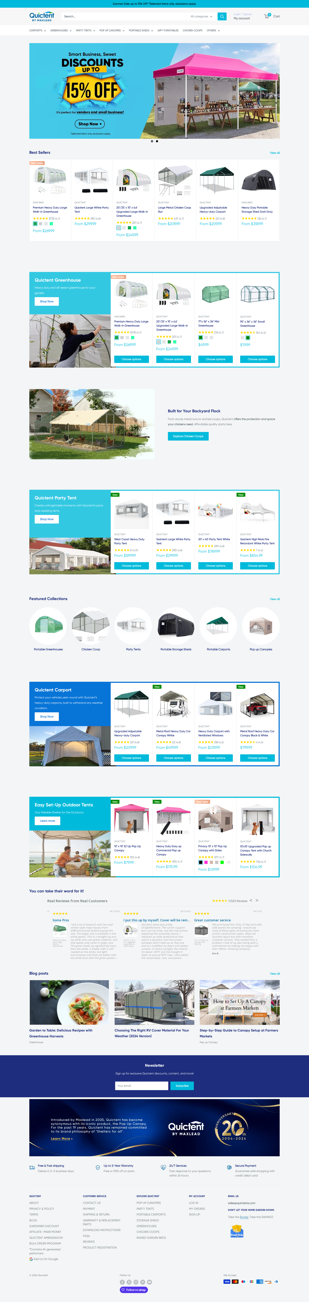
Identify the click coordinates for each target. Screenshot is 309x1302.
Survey (244, 1217)
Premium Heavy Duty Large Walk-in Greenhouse (50, 209)
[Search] (222, 16)
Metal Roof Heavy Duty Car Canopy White (173, 733)
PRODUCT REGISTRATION (100, 1247)
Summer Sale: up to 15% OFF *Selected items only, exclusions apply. (154, 3)
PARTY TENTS (83, 30)
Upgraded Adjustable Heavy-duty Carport (213, 209)
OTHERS (211, 30)
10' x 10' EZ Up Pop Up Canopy (127, 848)
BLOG (33, 1220)
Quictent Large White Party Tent (92, 209)
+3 (228, 862)
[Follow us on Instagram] (135, 1282)
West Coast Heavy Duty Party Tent (129, 541)
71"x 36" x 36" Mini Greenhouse (208, 323)
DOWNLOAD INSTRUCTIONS (102, 1230)
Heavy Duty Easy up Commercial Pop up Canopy (169, 850)
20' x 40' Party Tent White (214, 539)
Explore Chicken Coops (188, 436)
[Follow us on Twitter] (129, 1282)
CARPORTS (35, 30)
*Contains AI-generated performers (44, 1251)
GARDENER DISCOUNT (44, 1226)
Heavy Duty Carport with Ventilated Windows (214, 733)
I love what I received (135, 920)
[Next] (279, 532)
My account (242, 18)
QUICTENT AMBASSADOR (46, 1237)
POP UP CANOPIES (110, 30)
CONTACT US (92, 1203)
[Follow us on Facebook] (122, 1282)
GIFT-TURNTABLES (168, 30)
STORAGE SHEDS (148, 1220)
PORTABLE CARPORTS (151, 1214)
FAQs (86, 1236)
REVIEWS (89, 1241)
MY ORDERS (197, 1208)
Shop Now (46, 301)
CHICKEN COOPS (192, 30)
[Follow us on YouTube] (149, 1282)
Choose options (131, 359)
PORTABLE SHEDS (139, 30)
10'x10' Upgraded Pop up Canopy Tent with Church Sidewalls (255, 850)
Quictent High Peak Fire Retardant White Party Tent (257, 541)
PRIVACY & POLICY (41, 1208)
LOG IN (193, 1203)
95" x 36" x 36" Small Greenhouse (252, 323)
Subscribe (182, 1085)
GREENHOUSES (59, 30)
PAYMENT (89, 1208)
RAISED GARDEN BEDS (151, 1237)
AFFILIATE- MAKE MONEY (45, 1232)
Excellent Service (60, 920)
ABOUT (34, 1203)
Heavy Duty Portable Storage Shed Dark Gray (257, 209)
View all (275, 152)
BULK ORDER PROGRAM (45, 1243)
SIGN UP (194, 1214)
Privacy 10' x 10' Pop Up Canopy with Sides (212, 848)
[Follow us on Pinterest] (142, 1282)
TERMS (33, 1214)
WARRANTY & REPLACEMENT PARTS (102, 1222)
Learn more (47, 820)
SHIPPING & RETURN (96, 1214)
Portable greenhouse (205, 920)
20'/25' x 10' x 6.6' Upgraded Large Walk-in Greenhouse (132, 212)
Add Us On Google (45, 1259)
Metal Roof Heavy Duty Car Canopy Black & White (257, 733)
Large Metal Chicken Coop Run (174, 209)
